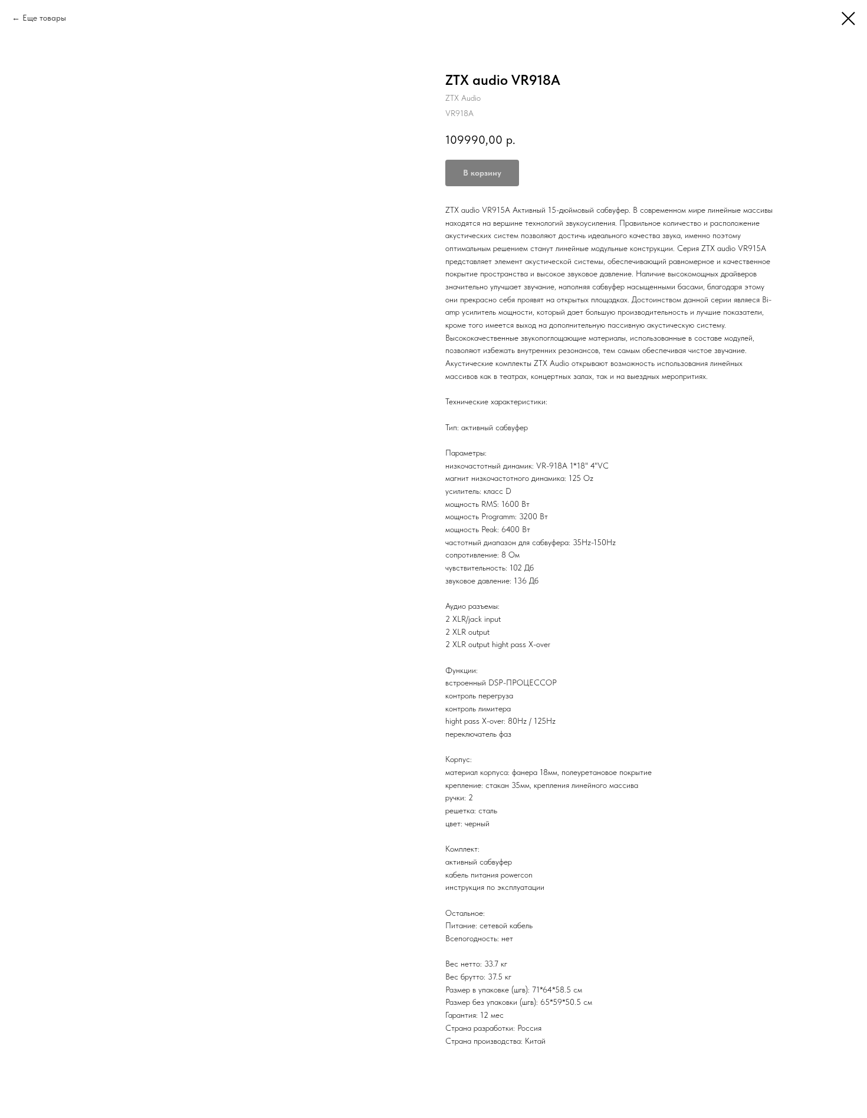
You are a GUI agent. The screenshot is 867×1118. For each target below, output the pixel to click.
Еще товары (44, 17)
